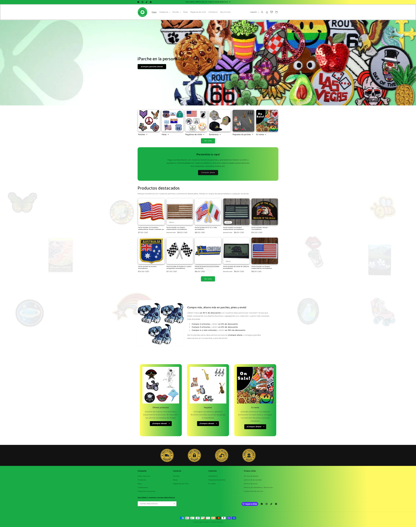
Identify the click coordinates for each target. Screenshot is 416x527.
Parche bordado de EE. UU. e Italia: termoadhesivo (206, 228)
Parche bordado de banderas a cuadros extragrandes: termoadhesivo (179, 267)
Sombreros (214, 134)
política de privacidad (253, 480)
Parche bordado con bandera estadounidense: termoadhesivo (177, 228)
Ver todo (208, 141)
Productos (142, 480)
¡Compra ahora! (159, 423)
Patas (164, 134)
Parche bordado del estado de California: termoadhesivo (236, 267)
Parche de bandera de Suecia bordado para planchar (207, 267)
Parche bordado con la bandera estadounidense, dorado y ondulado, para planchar (151, 228)
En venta (260, 134)
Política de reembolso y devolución (258, 487)
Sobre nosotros (144, 476)
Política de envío (251, 484)
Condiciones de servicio (253, 491)
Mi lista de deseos (251, 476)
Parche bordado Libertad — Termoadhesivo (260, 228)
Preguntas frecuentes (146, 491)
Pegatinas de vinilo (193, 134)
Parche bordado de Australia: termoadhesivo (147, 267)
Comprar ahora (208, 172)
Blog (139, 484)
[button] (164, 12)
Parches (141, 134)
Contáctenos (143, 487)
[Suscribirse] (174, 503)
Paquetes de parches (242, 134)
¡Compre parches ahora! (152, 67)
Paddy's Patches (203, 522)
